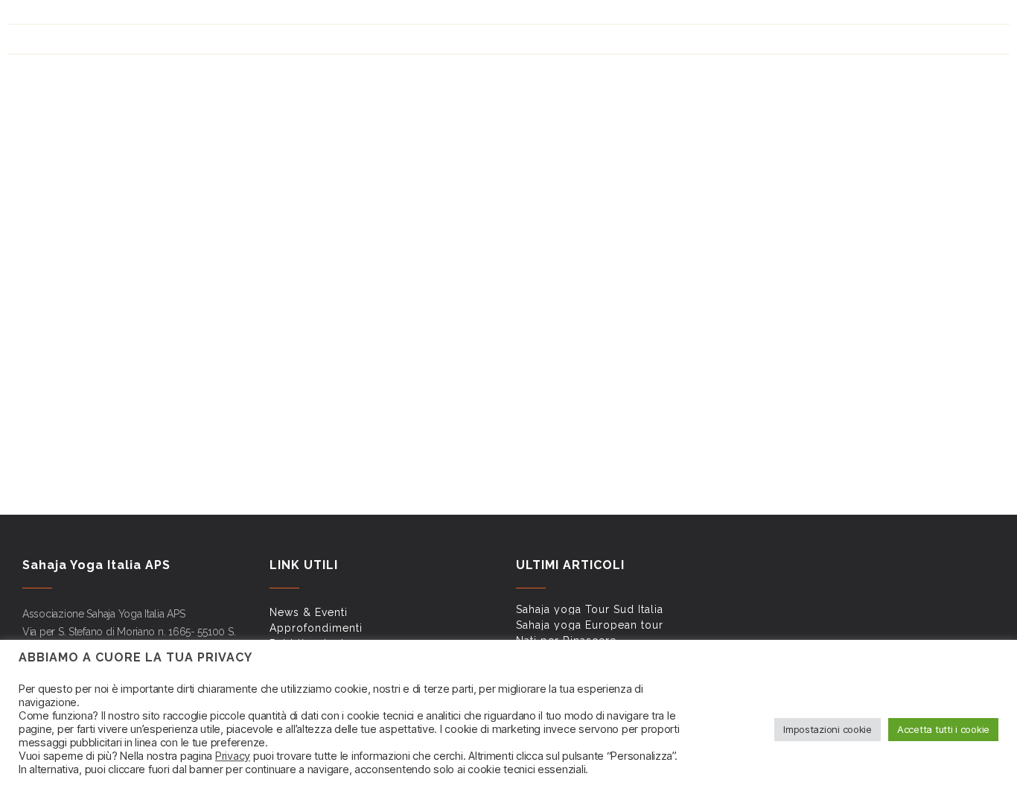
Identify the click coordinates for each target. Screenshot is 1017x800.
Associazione (958, 71)
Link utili (738, 15)
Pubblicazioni (678, 15)
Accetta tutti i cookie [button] (943, 729)
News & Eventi (520, 15)
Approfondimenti (599, 15)
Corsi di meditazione (839, 71)
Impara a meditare (709, 71)
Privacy (232, 756)
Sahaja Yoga (519, 71)
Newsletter (818, 15)
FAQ (774, 15)
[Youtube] (53, 12)
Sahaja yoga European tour (589, 625)
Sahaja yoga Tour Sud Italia (589, 609)
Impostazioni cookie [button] (827, 729)
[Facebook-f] (27, 12)
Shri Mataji (607, 71)
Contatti (875, 15)
